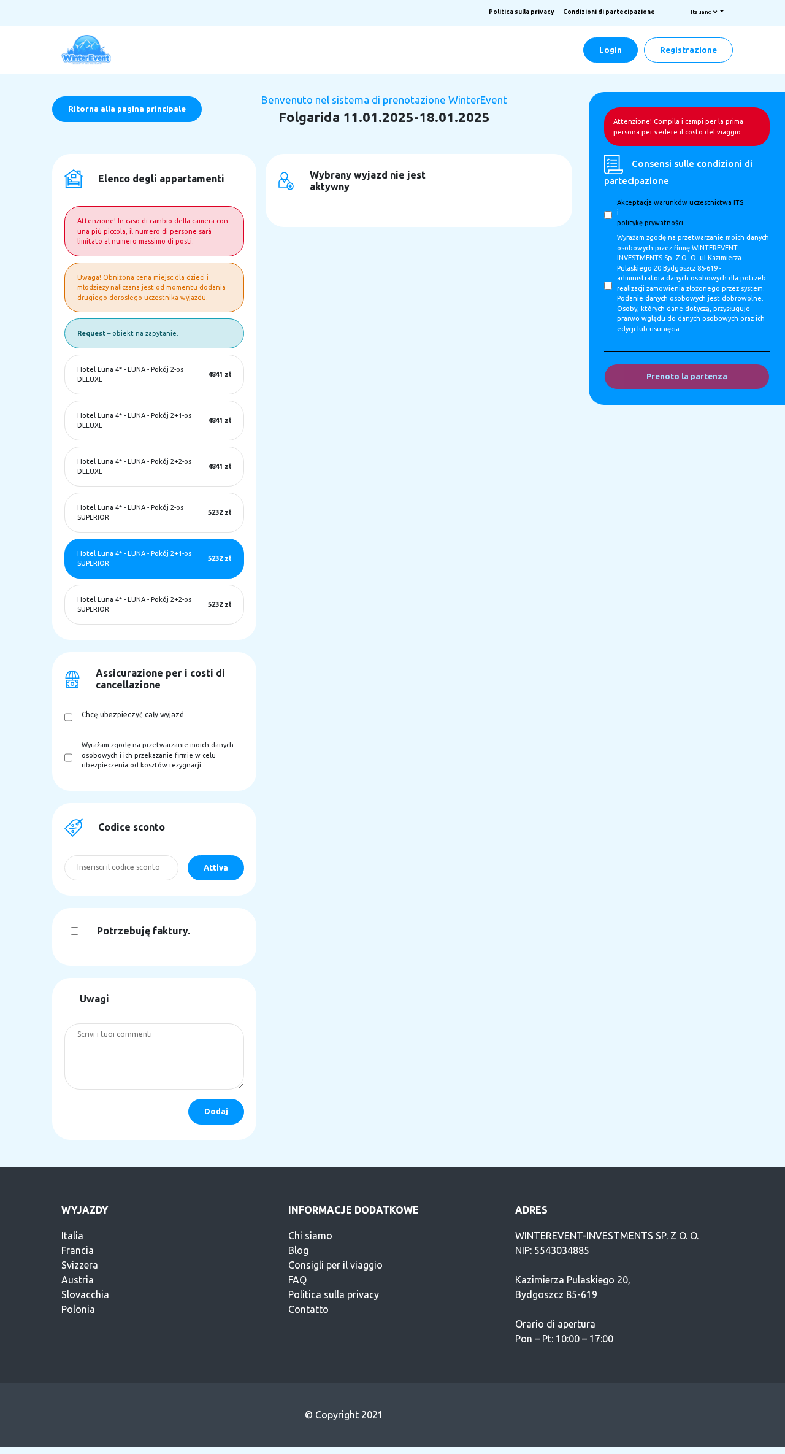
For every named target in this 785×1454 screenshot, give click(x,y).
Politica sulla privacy (521, 12)
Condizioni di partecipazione (609, 12)
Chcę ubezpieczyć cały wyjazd (133, 714)
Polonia (78, 1309)
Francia (77, 1250)
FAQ (297, 1279)
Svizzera (79, 1265)
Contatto (308, 1309)
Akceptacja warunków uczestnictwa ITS (680, 202)
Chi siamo (310, 1235)
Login (610, 49)
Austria (77, 1279)
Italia (72, 1235)
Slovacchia (85, 1294)
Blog (298, 1250)
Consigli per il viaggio (335, 1265)
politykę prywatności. (651, 222)
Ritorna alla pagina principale (127, 108)
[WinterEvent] (87, 49)
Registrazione (688, 49)
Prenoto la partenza (686, 376)
